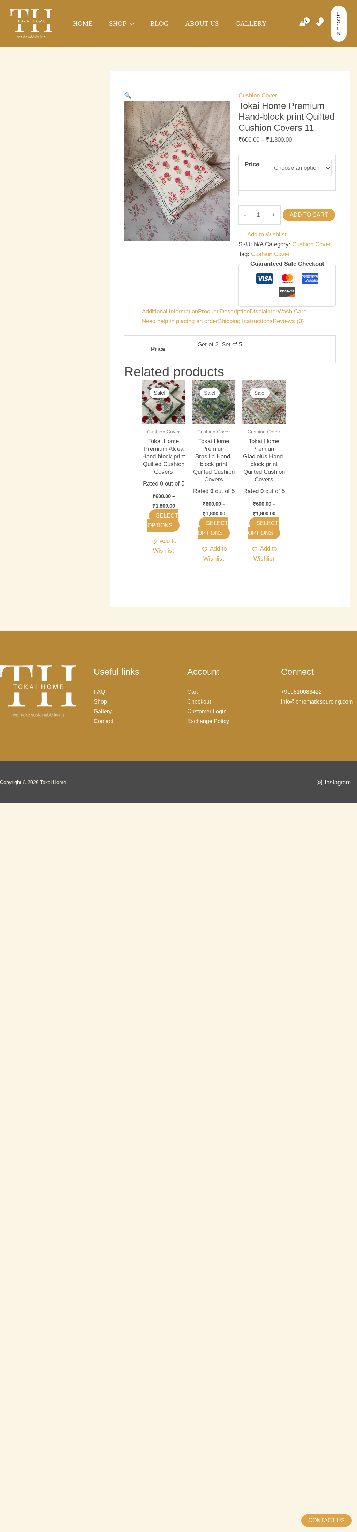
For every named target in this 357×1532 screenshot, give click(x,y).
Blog (159, 23)
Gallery (251, 23)
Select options (162, 520)
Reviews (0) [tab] (288, 321)
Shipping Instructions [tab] (245, 321)
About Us (202, 23)
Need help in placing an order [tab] (180, 321)
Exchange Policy (208, 721)
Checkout (199, 702)
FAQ (99, 692)
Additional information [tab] (170, 311)
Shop (118, 23)
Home (83, 23)
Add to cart (309, 215)
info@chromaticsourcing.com (317, 702)
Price (252, 164)
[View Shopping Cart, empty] (302, 23)
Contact (103, 721)
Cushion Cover (257, 95)
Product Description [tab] (224, 311)
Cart (192, 692)
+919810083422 (301, 692)
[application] (130, 23)
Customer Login (207, 711)
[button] (127, 95)
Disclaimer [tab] (264, 311)
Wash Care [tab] (292, 311)
